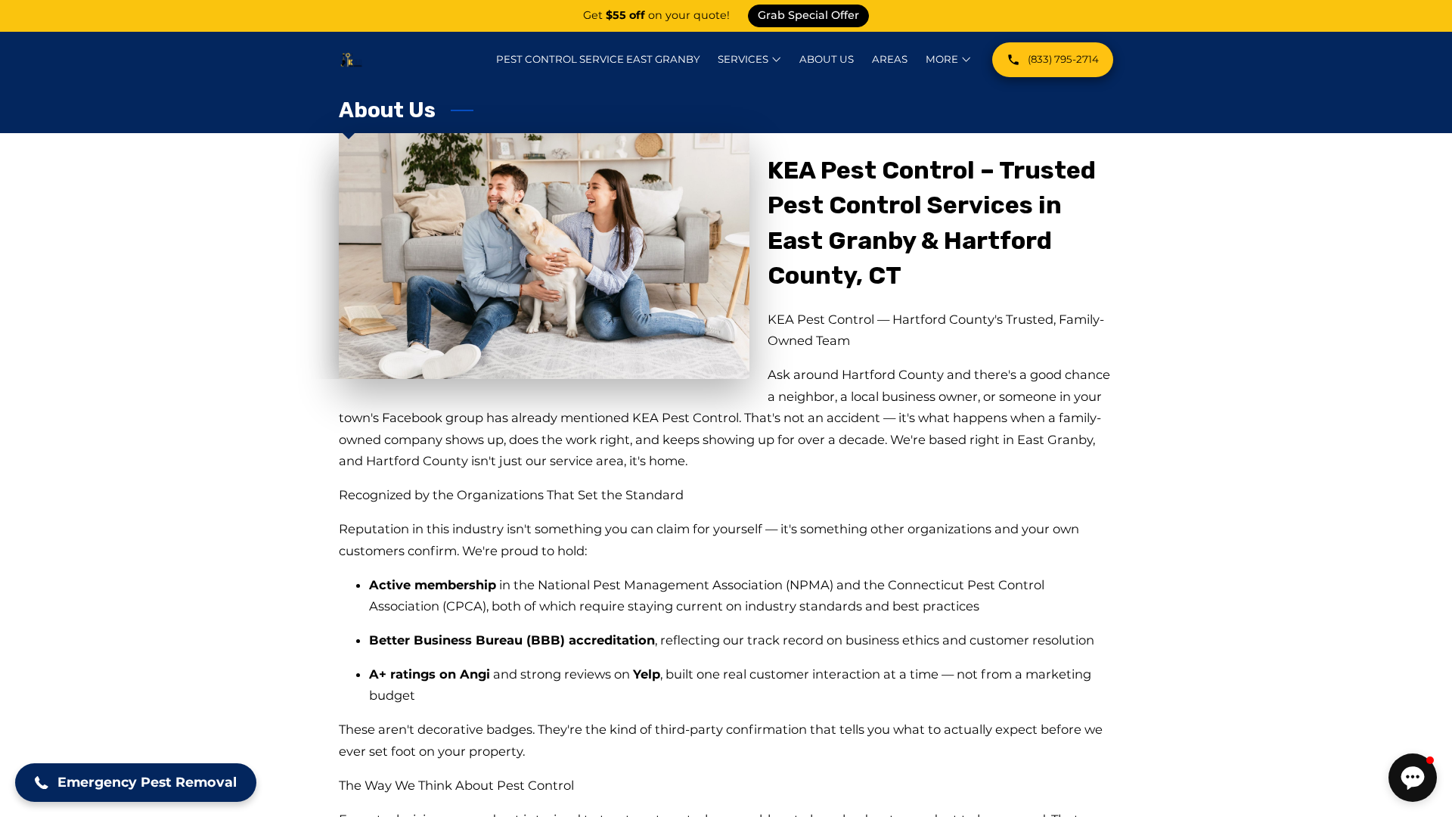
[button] (135, 782)
